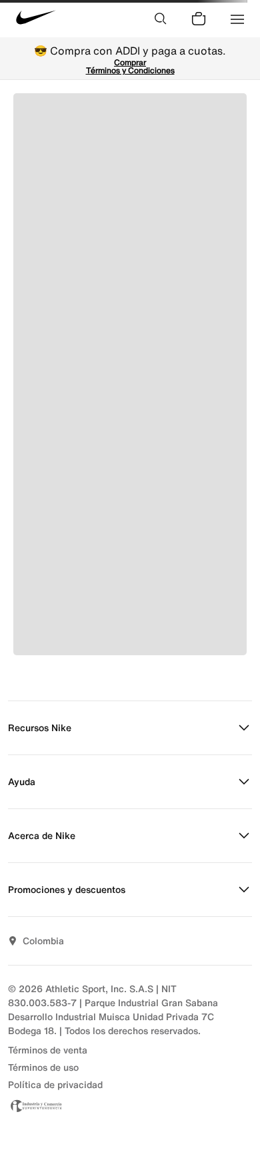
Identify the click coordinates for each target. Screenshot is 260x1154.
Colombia (43, 941)
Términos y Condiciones (130, 70)
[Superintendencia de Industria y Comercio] (130, 1105)
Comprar (130, 62)
